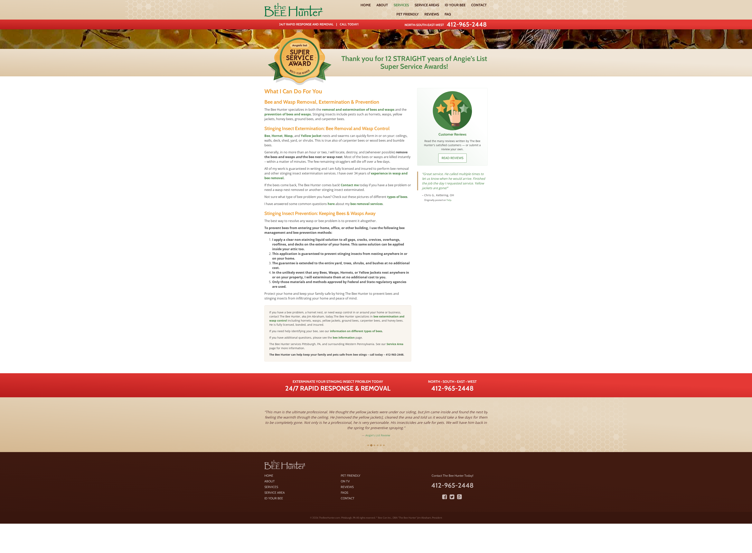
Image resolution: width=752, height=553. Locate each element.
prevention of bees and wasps (287, 114)
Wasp (288, 136)
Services (401, 5)
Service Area (395, 344)
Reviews (431, 14)
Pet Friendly (407, 14)
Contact (479, 5)
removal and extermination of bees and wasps (358, 109)
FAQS (344, 493)
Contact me (350, 185)
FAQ (448, 14)
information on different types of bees (356, 331)
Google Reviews (455, 223)
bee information (344, 337)
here (331, 204)
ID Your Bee (455, 5)
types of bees (397, 197)
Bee (267, 136)
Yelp (407, 430)
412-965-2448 (467, 24)
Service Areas (427, 5)
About (382, 5)
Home (366, 5)
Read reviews (452, 158)
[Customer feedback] (452, 110)
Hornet (277, 136)
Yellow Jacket (311, 136)
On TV (345, 481)
